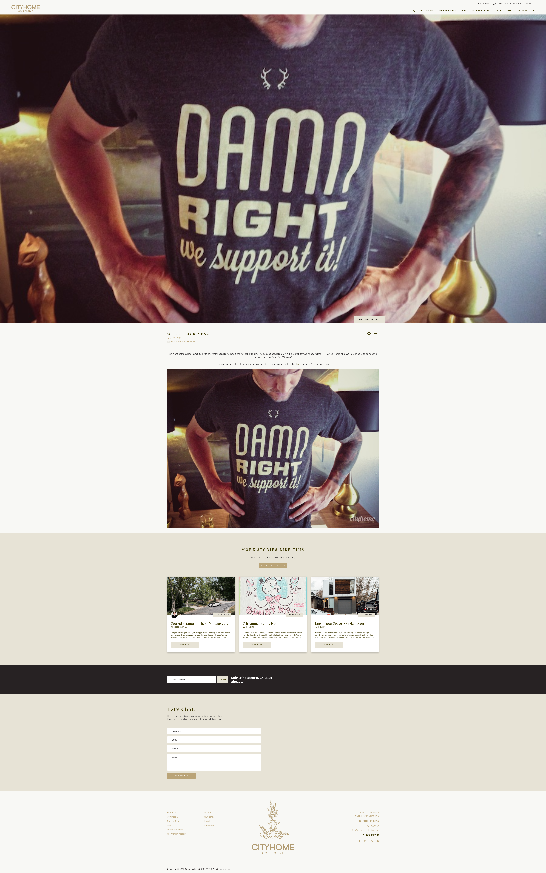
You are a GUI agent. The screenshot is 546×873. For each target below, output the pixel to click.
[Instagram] (365, 841)
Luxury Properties (175, 830)
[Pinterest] (372, 841)
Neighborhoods (480, 11)
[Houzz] (378, 841)
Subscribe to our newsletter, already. (251, 680)
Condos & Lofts (174, 821)
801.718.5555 (483, 4)
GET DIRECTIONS (369, 821)
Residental (209, 825)
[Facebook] (359, 841)
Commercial (172, 817)
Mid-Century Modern (176, 834)
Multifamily (209, 817)
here (298, 364)
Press (509, 11)
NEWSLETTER (371, 835)
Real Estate (426, 11)
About (497, 11)
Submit (222, 680)
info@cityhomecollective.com (365, 830)
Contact (522, 11)
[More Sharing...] (375, 334)
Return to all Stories (273, 565)
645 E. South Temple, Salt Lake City (517, 4)
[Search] (414, 11)
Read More (185, 645)
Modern (207, 812)
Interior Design (447, 11)
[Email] (369, 334)
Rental (207, 821)
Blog (463, 11)
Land (169, 825)
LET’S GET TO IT (181, 776)
